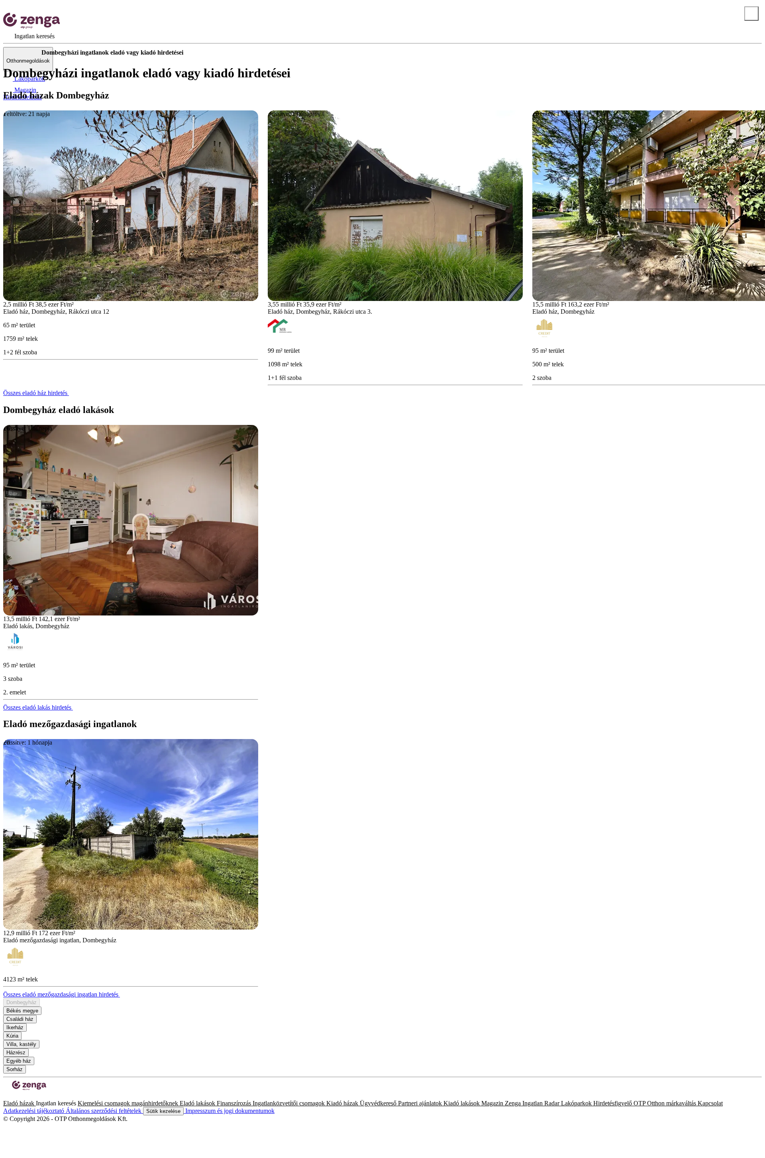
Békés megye (22, 1011)
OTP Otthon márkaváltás (666, 1103)
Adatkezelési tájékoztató (34, 1110)
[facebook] (6, 1096)
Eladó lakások (198, 1103)
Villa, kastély (21, 1044)
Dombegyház (21, 1002)
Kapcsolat (710, 1103)
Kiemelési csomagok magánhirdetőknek (129, 1103)
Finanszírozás (235, 1103)
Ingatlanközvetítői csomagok (289, 1103)
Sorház (14, 1069)
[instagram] (13, 1096)
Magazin (493, 1103)
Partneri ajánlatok (420, 1103)
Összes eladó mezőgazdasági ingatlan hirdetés (61, 994)
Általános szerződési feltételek (104, 1110)
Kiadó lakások (462, 1103)
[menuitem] (29, 36)
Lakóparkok (577, 1103)
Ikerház (15, 1027)
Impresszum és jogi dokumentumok (229, 1110)
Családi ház (19, 1019)
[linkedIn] (19, 1096)
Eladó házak (19, 1103)
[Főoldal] (24, 52)
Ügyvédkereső (379, 1103)
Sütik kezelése (163, 1111)
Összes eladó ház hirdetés (36, 392)
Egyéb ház (18, 1061)
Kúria (12, 1036)
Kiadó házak (343, 1103)
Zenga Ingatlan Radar (533, 1103)
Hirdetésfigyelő (613, 1103)
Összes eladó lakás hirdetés (38, 707)
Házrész (16, 1053)
